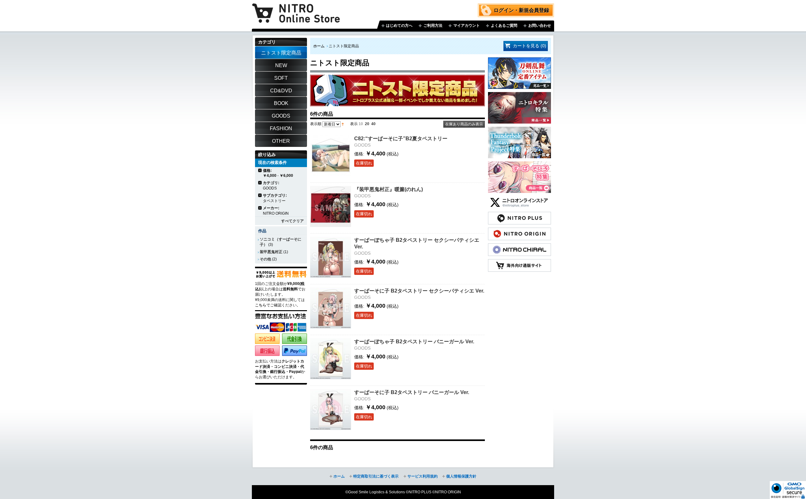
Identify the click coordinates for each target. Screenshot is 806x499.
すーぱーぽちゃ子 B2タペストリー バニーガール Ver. (414, 341)
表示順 (315, 124)
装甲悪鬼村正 (271, 252)
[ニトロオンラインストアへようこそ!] (296, 8)
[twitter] (519, 199)
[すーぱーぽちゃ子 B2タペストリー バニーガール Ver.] (330, 358)
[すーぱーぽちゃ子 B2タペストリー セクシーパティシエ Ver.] (330, 257)
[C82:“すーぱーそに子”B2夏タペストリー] (330, 155)
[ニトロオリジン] (519, 230)
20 (367, 124)
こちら (260, 305)
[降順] (343, 124)
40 (373, 124)
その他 (265, 259)
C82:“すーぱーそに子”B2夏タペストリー (400, 138)
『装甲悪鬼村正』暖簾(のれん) (388, 189)
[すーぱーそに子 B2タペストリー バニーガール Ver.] (330, 409)
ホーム (319, 46)
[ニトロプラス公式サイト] (519, 215)
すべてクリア (292, 221)
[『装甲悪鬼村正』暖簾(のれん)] (330, 206)
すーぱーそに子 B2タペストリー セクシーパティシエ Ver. (419, 290)
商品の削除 (260, 170)
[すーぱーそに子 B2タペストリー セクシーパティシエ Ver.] (330, 307)
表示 (354, 124)
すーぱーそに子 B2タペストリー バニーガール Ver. (411, 392)
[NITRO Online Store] (519, 262)
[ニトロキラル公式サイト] (519, 246)
